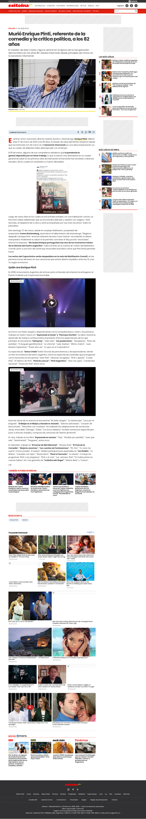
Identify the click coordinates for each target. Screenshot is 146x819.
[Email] (93, 132)
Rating (96, 11)
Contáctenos (61, 800)
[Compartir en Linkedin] (90, 132)
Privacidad (74, 800)
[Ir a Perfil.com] (133, 2)
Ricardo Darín (65, 11)
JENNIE (24, 11)
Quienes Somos (47, 800)
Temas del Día (14, 11)
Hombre (63, 794)
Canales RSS (33, 800)
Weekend (81, 794)
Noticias (36, 794)
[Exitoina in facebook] (131, 5)
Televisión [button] (60, 6)
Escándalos (40, 6)
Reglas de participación (99, 800)
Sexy (97, 6)
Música (91, 6)
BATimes (126, 794)
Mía (110, 794)
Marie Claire (46, 794)
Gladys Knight (51, 11)
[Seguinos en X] (136, 5)
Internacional (72, 6)
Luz (106, 794)
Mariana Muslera (36, 11)
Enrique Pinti (14, 520)
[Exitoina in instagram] (126, 5)
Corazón (51, 6)
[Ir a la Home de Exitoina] (20, 6)
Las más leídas (106, 57)
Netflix (83, 6)
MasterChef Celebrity (82, 11)
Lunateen (117, 794)
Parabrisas (72, 794)
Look (100, 794)
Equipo (84, 800)
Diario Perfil (20, 794)
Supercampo (92, 794)
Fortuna (55, 794)
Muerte (25, 520)
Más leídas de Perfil (109, 149)
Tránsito (114, 800)
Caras (29, 794)
